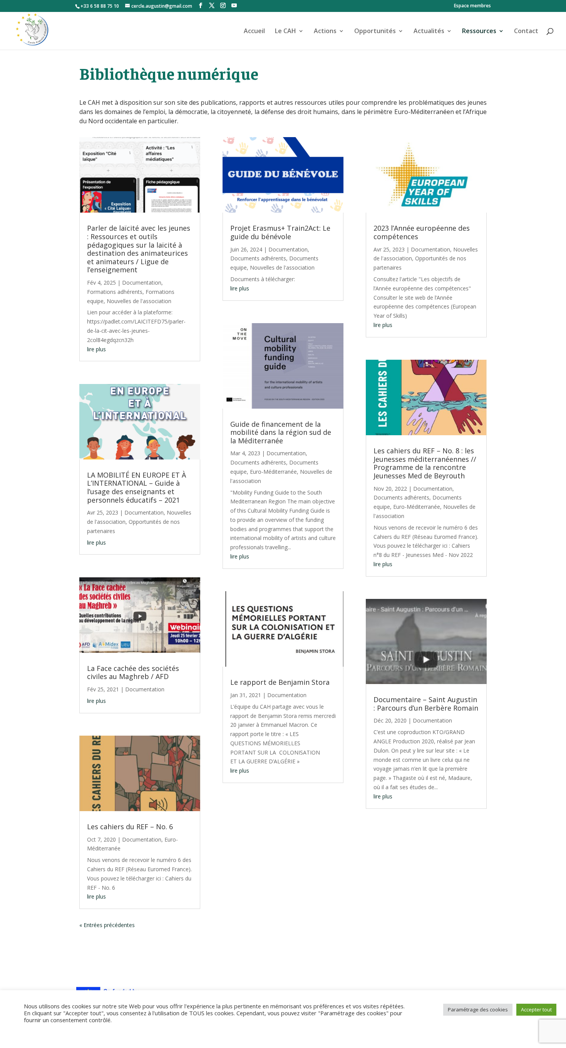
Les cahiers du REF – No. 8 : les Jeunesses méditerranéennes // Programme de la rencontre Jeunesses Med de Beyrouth (424, 463)
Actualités (429, 31)
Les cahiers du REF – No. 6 (130, 826)
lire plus (96, 349)
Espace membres (472, 6)
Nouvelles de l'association (139, 301)
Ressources (479, 31)
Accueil (254, 31)
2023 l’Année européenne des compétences (421, 232)
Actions (325, 31)
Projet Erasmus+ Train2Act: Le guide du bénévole (280, 232)
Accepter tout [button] (536, 1009)
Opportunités (375, 31)
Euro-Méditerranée (273, 471)
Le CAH (285, 31)
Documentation (141, 282)
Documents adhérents (258, 258)
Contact (526, 31)
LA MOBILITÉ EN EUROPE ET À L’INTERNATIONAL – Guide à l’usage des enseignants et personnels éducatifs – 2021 (136, 487)
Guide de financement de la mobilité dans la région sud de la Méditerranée (280, 432)
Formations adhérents (114, 291)
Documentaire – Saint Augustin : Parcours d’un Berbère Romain (425, 704)
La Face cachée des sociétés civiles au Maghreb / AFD (133, 672)
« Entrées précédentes (107, 925)
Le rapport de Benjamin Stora (280, 682)
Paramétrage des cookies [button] (478, 1009)
